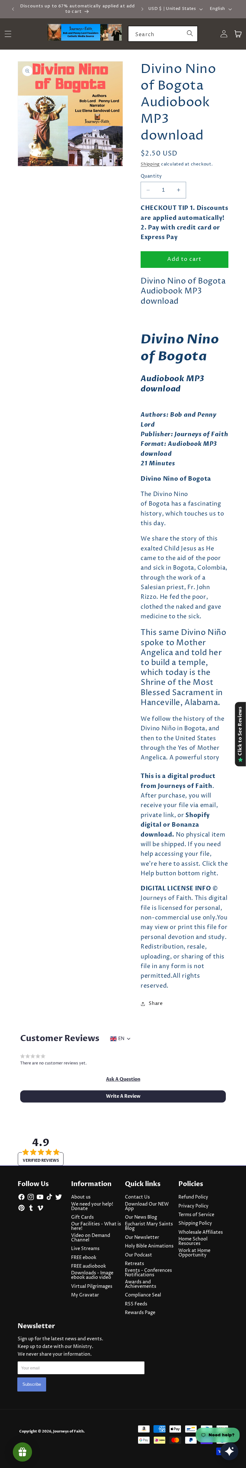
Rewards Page (140, 1313)
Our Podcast (138, 1255)
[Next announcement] (142, 9)
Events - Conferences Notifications (148, 1272)
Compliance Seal (143, 1295)
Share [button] (156, 1003)
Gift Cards (82, 1217)
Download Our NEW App (147, 1206)
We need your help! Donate (92, 1206)
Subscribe (31, 1384)
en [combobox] (121, 1039)
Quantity (151, 176)
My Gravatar (85, 1295)
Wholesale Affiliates (200, 1232)
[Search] (190, 33)
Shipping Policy (195, 1223)
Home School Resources (193, 1241)
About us (81, 1197)
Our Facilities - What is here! (96, 1226)
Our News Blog (141, 1217)
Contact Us (137, 1197)
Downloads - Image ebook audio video (92, 1275)
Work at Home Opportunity (194, 1252)
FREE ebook (83, 1257)
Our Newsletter (142, 1237)
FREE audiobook (88, 1266)
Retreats (134, 1264)
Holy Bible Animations (149, 1246)
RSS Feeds (136, 1304)
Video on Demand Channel (90, 1237)
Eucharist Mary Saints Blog (149, 1226)
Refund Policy (193, 1197)
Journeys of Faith (68, 1431)
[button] (123, 1079)
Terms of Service (196, 1215)
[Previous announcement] (13, 9)
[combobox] (163, 34)
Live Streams (85, 1249)
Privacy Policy (193, 1206)
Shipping (150, 164)
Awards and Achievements (140, 1284)
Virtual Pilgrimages (91, 1286)
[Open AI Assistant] (229, 1451)
